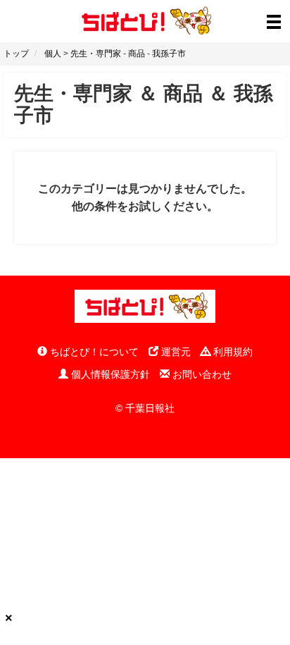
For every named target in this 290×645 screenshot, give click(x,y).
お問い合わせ (201, 374)
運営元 (174, 351)
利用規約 (231, 351)
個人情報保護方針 (109, 374)
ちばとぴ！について (93, 351)
